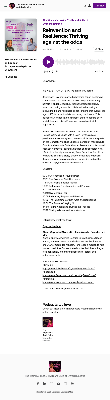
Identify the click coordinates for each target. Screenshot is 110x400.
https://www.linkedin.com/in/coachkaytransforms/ (69, 268)
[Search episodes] (85, 5)
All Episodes (11, 76)
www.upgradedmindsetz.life (69, 288)
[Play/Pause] (48, 62)
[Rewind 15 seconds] (46, 71)
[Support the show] (89, 5)
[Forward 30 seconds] (51, 71)
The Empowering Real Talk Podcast (49, 334)
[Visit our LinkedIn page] (44, 383)
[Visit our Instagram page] (51, 383)
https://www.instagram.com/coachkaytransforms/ (68, 282)
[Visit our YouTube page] (58, 383)
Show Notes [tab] (49, 80)
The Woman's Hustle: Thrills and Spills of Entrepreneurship (30, 5)
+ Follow (99, 5)
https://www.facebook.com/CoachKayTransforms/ (69, 275)
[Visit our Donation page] (72, 383)
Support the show (52, 226)
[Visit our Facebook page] (37, 383)
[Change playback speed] (57, 71)
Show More (11, 69)
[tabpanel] (74, 191)
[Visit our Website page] (65, 383)
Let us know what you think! (57, 220)
